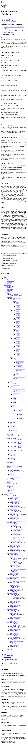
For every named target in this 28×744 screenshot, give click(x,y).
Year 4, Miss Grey (14, 574)
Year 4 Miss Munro (14, 505)
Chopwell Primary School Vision (14, 466)
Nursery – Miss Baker (15, 497)
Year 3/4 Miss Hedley (15, 618)
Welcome (9, 279)
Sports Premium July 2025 (16, 449)
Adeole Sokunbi (19, 362)
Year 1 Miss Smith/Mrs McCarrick (18, 514)
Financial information (12, 431)
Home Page (3, 4)
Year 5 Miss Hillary (14, 519)
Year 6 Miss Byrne (14, 646)
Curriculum (9, 297)
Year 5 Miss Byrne (14, 619)
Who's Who (9, 282)
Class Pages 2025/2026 (12, 634)
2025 (17, 373)
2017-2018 (12, 454)
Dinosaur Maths (16, 530)
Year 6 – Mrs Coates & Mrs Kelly (17, 507)
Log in (2, 2)
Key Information (7, 19)
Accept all (9, 682)
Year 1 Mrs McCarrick (15, 545)
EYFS (14, 299)
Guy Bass (18, 363)
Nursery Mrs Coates (14, 523)
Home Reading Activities (18, 614)
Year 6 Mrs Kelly (14, 621)
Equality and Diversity (12, 430)
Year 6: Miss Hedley (14, 591)
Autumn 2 (18, 303)
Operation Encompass (15, 463)
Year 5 (14, 338)
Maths (11, 381)
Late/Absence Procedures (13, 483)
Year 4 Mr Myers (14, 630)
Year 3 (14, 319)
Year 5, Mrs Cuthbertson (15, 575)
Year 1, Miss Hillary (14, 565)
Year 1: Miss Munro (14, 582)
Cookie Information (8, 655)
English (11, 357)
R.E (10, 427)
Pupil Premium (10, 453)
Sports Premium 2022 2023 (16, 445)
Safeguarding (10, 462)
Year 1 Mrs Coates (14, 613)
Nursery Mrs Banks (14, 510)
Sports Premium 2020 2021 (16, 442)
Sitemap (5, 654)
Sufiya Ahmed (19, 366)
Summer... (15, 525)
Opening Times (10, 489)
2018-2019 (12, 455)
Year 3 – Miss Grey (14, 502)
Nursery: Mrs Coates (14, 579)
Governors (9, 433)
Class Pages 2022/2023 (12, 593)
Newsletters (9, 487)
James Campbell (19, 367)
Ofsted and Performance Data (14, 435)
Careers (8, 291)
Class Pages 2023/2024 (12, 609)
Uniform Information (11, 491)
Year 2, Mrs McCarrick (15, 571)
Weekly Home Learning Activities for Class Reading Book (19, 598)
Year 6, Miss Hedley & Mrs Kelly (17, 577)
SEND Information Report (16, 470)
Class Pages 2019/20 (11, 522)
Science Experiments (17, 539)
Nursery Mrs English (14, 610)
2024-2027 (12, 461)
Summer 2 (18, 309)
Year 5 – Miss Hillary (15, 506)
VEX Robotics (16, 385)
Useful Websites (16, 534)
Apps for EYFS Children (18, 563)
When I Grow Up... (17, 526)
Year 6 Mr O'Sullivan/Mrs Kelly (17, 521)
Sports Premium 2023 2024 (16, 446)
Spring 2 (18, 306)
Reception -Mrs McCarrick (16, 498)
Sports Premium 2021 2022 (16, 443)
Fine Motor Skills (17, 535)
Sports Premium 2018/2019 (16, 439)
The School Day (10, 286)
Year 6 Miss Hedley (14, 607)
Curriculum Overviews (15, 298)
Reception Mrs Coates (15, 595)
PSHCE (11, 386)
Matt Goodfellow (20, 361)
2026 (17, 374)
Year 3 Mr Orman (14, 603)
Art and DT (12, 405)
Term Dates (9, 287)
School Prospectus (11, 465)
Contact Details (10, 281)
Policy (14, 379)
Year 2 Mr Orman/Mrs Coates (17, 627)
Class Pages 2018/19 (11, 509)
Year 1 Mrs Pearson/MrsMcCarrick (18, 638)
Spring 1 (18, 305)
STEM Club (15, 383)
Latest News (9, 485)
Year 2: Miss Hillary (14, 585)
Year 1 (14, 301)
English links (16, 567)
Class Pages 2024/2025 (12, 622)
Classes (5, 494)
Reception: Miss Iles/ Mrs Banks (17, 581)
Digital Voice (16, 421)
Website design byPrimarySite (11, 663)
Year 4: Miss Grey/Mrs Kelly (16, 589)
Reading (15, 359)
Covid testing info (14, 294)
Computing (12, 403)
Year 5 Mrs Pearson (14, 606)
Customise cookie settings (18, 682)
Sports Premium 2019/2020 (10, 22)
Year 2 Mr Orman (14, 615)
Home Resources (14, 475)
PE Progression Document (19, 391)
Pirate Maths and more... (18, 529)
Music (11, 423)
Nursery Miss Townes (15, 623)
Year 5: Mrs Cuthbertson (15, 590)
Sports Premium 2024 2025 (16, 447)
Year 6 (14, 347)
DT (13, 409)
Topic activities (16, 566)
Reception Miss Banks (15, 637)
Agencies (12, 474)
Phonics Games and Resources (20, 558)
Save (14, 742)
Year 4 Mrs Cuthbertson (15, 605)
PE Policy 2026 (16, 393)
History (11, 419)
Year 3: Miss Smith (14, 587)
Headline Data (13, 437)
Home (5, 18)
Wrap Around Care (11, 479)
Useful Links (10, 493)
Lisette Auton (19, 365)
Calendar (9, 482)
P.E (10, 387)
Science (11, 382)
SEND (8, 467)
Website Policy (7, 657)
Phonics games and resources (19, 569)
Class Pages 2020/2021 (12, 553)
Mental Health (10, 434)
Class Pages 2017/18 (11, 495)
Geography (12, 422)
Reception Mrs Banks (15, 541)
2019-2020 (12, 457)
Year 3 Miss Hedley (14, 517)
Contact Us (9, 649)
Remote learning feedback (16, 295)
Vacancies (9, 283)
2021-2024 (12, 459)
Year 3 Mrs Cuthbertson (15, 617)
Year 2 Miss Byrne (14, 602)
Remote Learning (14, 429)
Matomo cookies (8, 715)
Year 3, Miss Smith (14, 573)
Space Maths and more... (18, 527)
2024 (17, 371)
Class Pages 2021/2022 (12, 578)
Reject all (3, 682)
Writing (14, 375)
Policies (8, 451)
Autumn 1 (18, 302)
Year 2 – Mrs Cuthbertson (16, 501)
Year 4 (14, 329)
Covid (8, 293)
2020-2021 (12, 458)
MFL (11, 425)
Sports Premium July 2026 (16, 450)
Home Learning (16, 583)
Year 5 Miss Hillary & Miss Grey (17, 550)
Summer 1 (18, 307)
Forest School (13, 426)
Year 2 (14, 310)
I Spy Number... (19, 562)
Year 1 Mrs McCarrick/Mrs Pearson (18, 626)
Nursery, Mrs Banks (14, 554)
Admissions (9, 290)
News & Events (7, 481)
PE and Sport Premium (9, 20)
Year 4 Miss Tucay (14, 643)
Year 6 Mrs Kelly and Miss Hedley (18, 551)
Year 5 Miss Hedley (14, 645)
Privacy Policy (10, 289)
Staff (5, 278)
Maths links (15, 570)
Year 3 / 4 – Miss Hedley (15, 503)
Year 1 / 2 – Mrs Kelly (15, 499)
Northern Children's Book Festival (20, 369)
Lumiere (17, 407)
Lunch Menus (10, 486)
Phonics (14, 358)
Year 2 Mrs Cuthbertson (15, 515)
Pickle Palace (19, 410)
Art (13, 406)
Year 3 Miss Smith (14, 547)
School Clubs (10, 490)
